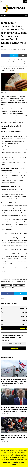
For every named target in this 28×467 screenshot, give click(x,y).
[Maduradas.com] (14, 11)
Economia (6, 19)
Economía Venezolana (7, 287)
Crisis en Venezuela (19, 285)
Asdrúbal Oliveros (6, 285)
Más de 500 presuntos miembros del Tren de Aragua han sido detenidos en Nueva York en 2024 (14, 437)
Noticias (2, 50)
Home (2, 19)
